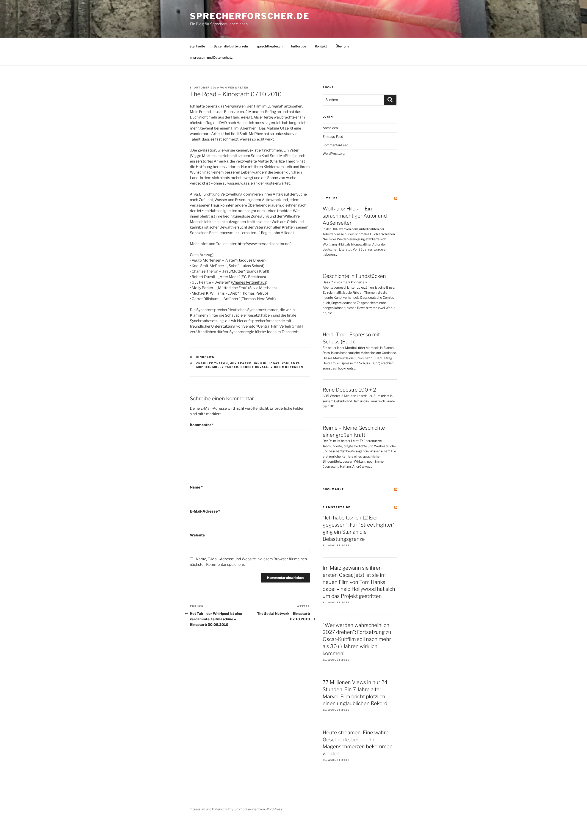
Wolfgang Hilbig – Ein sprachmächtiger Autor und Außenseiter (355, 216)
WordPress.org (334, 153)
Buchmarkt (333, 489)
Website (197, 535)
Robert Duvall (255, 367)
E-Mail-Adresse (205, 511)
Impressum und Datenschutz (211, 57)
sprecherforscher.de (250, 16)
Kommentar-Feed (335, 145)
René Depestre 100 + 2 (349, 390)
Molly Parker (225, 367)
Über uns (342, 46)
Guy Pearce (241, 363)
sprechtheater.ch (269, 46)
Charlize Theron (212, 363)
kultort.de (298, 46)
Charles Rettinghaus (249, 282)
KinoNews (205, 357)
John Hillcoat (267, 363)
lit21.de (330, 198)
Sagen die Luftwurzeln (231, 46)
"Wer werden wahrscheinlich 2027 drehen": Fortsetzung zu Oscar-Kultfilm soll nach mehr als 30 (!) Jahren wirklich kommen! (357, 639)
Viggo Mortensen (287, 367)
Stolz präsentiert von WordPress (258, 809)
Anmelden (330, 128)
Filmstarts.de (336, 507)
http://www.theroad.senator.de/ (264, 244)
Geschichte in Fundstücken (354, 276)
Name (196, 487)
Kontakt (321, 46)
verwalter (238, 87)
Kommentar (202, 425)
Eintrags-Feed (333, 136)
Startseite (197, 46)
